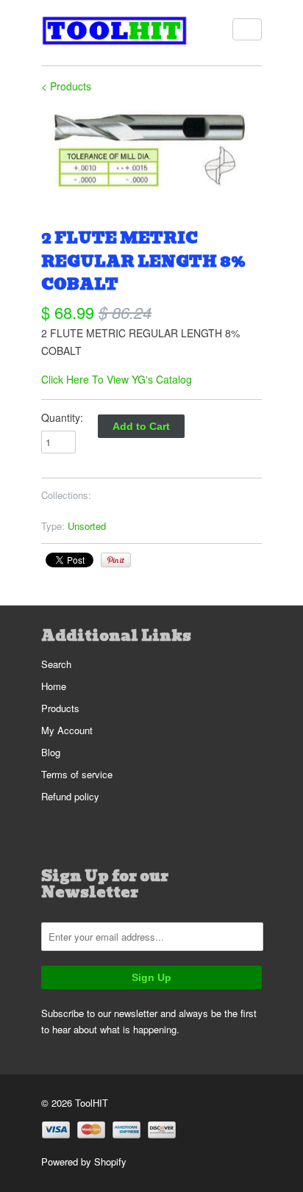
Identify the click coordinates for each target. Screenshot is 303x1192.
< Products (66, 86)
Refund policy (70, 796)
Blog (50, 752)
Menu (247, 29)
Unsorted (87, 526)
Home (53, 686)
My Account (67, 730)
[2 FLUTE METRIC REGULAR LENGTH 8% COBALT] (151, 148)
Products (60, 708)
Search (56, 664)
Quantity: (62, 417)
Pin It (116, 560)
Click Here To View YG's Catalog (116, 379)
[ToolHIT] (114, 32)
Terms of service (77, 774)
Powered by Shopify (83, 1161)
